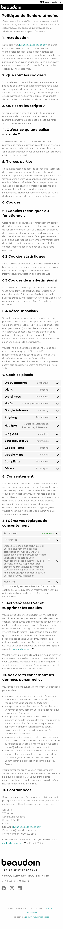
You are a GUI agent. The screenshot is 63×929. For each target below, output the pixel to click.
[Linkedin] (21, 889)
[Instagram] (14, 889)
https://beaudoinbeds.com (33, 45)
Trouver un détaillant (52, 2)
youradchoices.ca (22, 649)
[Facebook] (6, 889)
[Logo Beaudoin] (21, 864)
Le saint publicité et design (37, 917)
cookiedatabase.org (12, 843)
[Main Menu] (59, 7)
